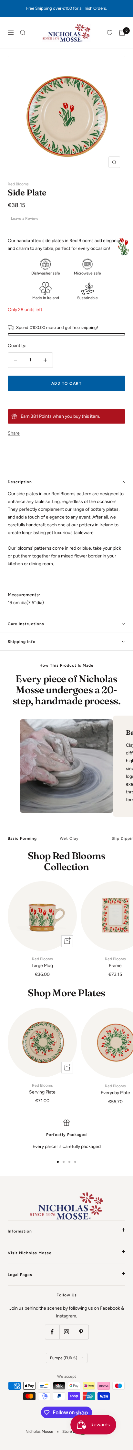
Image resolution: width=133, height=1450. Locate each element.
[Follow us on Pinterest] (81, 1332)
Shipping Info (22, 641)
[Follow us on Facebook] (52, 1332)
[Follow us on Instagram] (66, 1332)
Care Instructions (26, 624)
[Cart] (122, 33)
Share (14, 433)
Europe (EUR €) (63, 1358)
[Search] (23, 33)
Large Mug (42, 962)
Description (20, 482)
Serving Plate (42, 1089)
